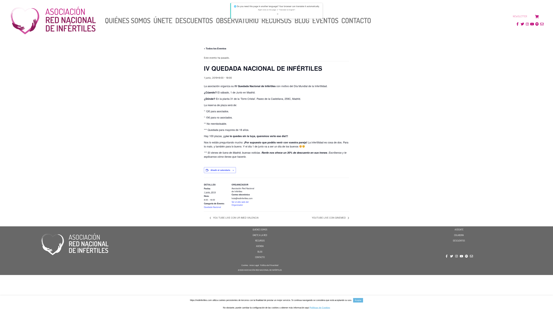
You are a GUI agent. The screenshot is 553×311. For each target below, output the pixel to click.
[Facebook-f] (517, 24)
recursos (276, 20)
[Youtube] (532, 24)
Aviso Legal (254, 265)
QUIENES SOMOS (260, 229)
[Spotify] (537, 24)
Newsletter (520, 16)
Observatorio (237, 20)
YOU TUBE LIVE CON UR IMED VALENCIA (235, 217)
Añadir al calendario (220, 170)
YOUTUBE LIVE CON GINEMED (329, 217)
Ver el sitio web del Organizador (240, 203)
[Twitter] (522, 24)
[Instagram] (527, 24)
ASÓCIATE (459, 229)
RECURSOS (260, 240)
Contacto (356, 20)
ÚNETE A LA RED (260, 235)
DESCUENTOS (459, 240)
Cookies (244, 265)
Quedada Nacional (212, 207)
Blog (302, 20)
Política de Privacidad (269, 265)
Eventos (325, 20)
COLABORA (459, 235)
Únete (162, 20)
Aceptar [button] (358, 300)
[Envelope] (542, 24)
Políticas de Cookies (320, 307)
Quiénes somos (127, 20)
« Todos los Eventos (215, 48)
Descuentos (194, 20)
